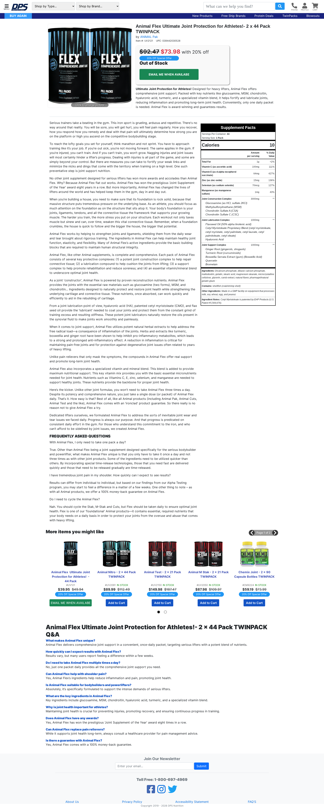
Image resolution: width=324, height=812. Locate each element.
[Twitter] (172, 791)
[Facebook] (151, 791)
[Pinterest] (161, 791)
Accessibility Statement (192, 802)
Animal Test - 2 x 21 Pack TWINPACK (163, 574)
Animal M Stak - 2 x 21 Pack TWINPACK (208, 574)
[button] (6, 7)
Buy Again (18, 16)
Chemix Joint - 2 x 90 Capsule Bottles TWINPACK (254, 574)
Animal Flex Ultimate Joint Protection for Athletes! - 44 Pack (71, 576)
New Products (202, 16)
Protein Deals (263, 16)
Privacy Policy (132, 802)
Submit (201, 766)
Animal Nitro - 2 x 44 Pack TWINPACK (116, 574)
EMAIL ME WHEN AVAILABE (169, 74)
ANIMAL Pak (149, 37)
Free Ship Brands (233, 16)
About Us (72, 802)
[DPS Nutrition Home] (19, 7)
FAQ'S (252, 802)
